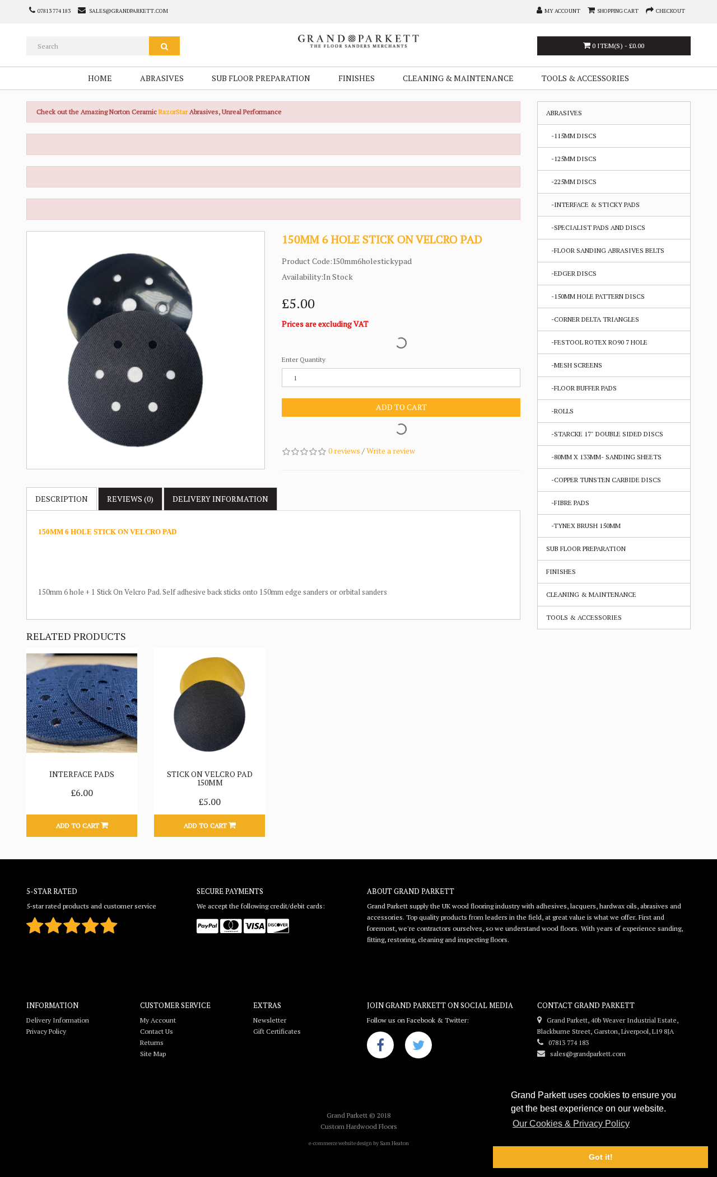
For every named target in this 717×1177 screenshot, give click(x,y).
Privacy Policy (46, 1031)
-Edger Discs (571, 273)
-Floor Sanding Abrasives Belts (605, 250)
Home (100, 78)
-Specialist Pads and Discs (595, 227)
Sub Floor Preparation (261, 78)
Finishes (356, 78)
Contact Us (156, 1031)
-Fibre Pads (567, 502)
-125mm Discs (571, 158)
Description (61, 498)
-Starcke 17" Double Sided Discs (604, 434)
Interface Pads (81, 774)
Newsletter (269, 1020)
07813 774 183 (566, 1042)
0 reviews (344, 450)
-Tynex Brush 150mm (583, 525)
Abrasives (162, 78)
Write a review (390, 450)
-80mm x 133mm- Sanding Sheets (604, 457)
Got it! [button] (601, 1156)
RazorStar (174, 111)
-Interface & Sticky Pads (593, 204)
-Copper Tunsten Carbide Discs (603, 479)
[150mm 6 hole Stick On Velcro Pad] (145, 350)
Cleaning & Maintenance (458, 78)
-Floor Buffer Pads (581, 388)
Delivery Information (57, 1020)
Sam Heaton (394, 1143)
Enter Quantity (303, 359)
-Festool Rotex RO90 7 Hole (597, 342)
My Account (158, 1020)
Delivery (220, 498)
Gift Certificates (277, 1031)
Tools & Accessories (585, 78)
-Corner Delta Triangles (592, 319)
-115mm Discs (571, 135)
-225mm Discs (571, 181)
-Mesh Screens (574, 365)
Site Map (153, 1053)
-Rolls (560, 411)
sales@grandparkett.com (585, 1053)
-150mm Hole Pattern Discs (595, 296)
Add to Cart (401, 407)
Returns (152, 1042)
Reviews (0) (130, 498)
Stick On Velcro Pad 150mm (210, 778)
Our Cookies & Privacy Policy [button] (571, 1123)
